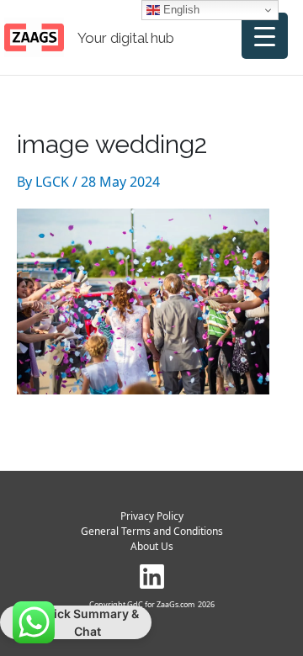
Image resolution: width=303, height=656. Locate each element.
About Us (151, 546)
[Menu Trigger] (265, 36)
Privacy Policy (151, 516)
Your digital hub (125, 37)
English (179, 9)
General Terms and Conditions (152, 531)
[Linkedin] (152, 576)
